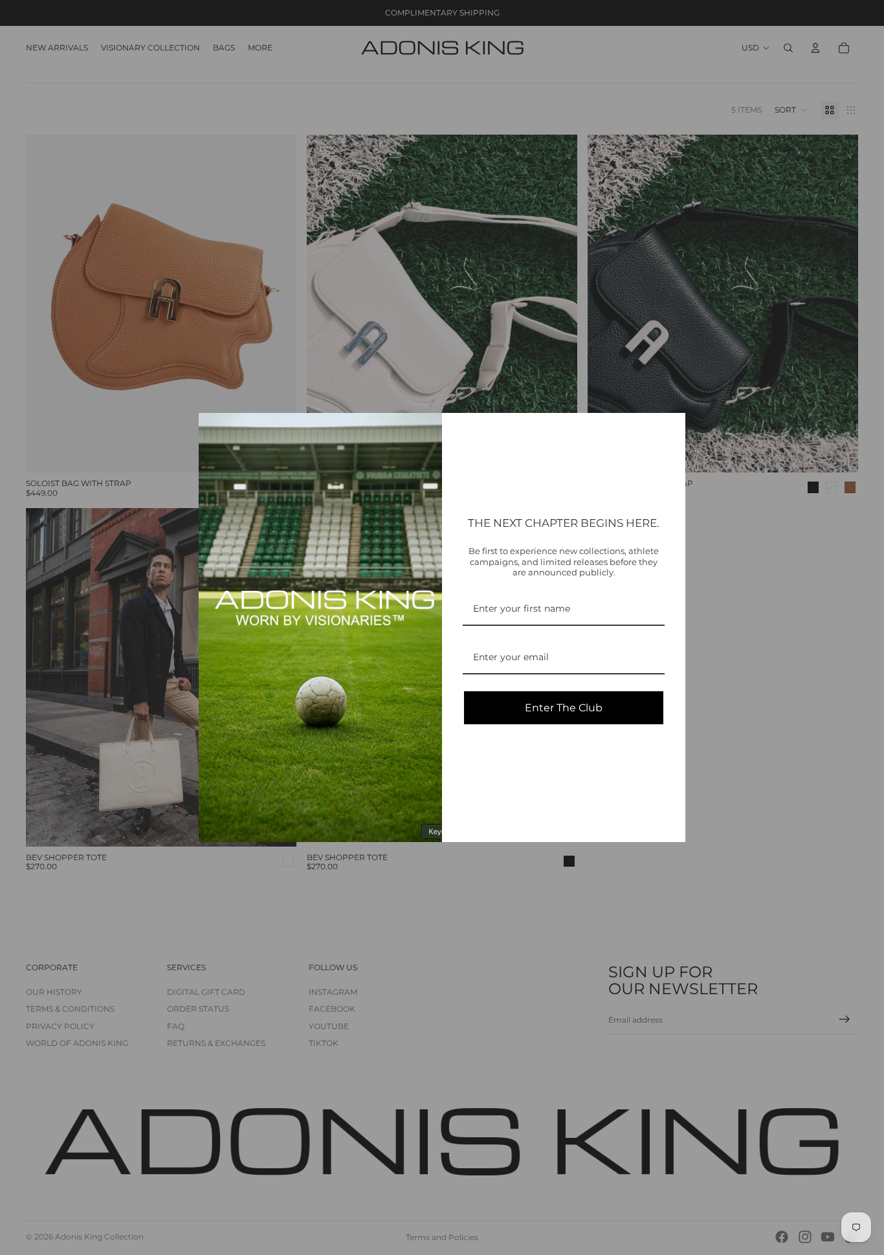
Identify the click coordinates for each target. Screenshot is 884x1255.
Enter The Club (563, 708)
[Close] (669, 428)
